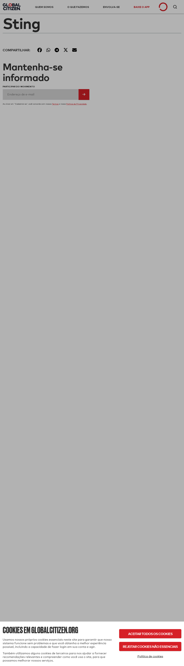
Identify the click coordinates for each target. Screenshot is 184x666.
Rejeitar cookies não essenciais (150, 646)
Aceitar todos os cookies (150, 633)
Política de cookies (150, 656)
